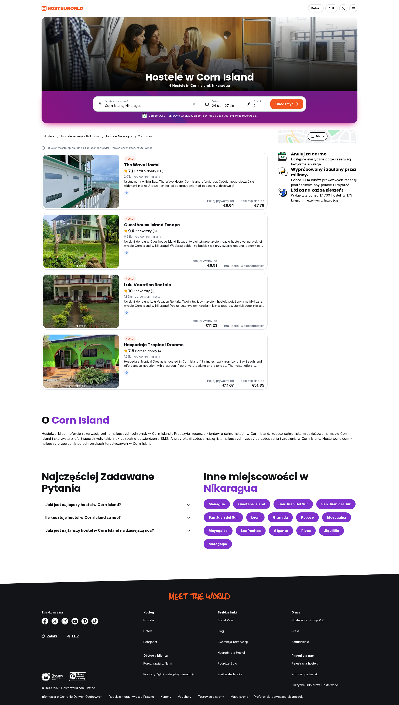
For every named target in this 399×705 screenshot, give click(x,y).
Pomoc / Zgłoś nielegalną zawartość (169, 674)
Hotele (148, 631)
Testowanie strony (211, 696)
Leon (255, 517)
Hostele (148, 620)
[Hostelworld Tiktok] (94, 621)
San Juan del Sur (336, 504)
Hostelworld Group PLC (308, 620)
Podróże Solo (227, 663)
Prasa (295, 631)
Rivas (306, 531)
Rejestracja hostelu (305, 663)
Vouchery (184, 696)
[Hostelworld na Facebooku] (45, 621)
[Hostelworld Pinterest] (84, 621)
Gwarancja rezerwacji (233, 642)
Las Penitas (251, 531)
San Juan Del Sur (293, 504)
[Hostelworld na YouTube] (74, 621)
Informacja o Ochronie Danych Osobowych (72, 696)
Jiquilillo (331, 531)
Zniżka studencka (230, 674)
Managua (217, 504)
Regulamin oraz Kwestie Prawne (131, 696)
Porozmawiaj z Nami (157, 663)
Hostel (130, 158)
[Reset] (194, 104)
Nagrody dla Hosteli (232, 652)
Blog (221, 631)
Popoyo (307, 517)
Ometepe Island (251, 504)
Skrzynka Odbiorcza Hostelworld (315, 685)
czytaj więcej (145, 147)
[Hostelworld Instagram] (65, 621)
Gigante (281, 531)
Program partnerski (305, 674)
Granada (280, 517)
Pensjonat (150, 642)
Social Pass (226, 620)
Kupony (166, 696)
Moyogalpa (336, 517)
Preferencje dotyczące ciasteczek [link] (278, 696)
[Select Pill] (343, 8)
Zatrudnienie (300, 642)
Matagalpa (218, 544)
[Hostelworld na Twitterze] (55, 621)
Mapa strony (239, 696)
